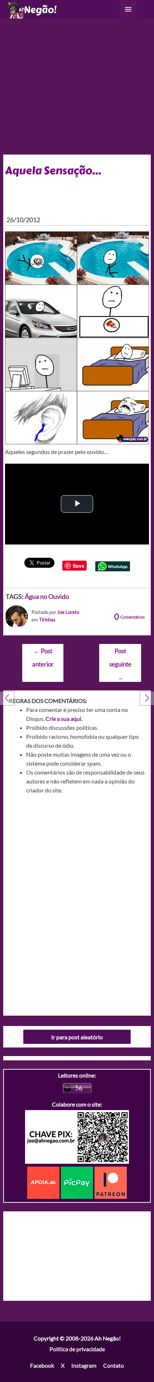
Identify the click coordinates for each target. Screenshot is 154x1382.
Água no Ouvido (47, 596)
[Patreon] (111, 1181)
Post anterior (43, 653)
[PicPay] (78, 1181)
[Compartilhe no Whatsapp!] (112, 565)
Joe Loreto (68, 612)
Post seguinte (120, 653)
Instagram (83, 1365)
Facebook (42, 1365)
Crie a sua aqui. (63, 718)
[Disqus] (77, 902)
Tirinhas (47, 619)
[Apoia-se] (44, 1181)
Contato (113, 1365)
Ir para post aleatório (77, 1037)
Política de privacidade (77, 1349)
